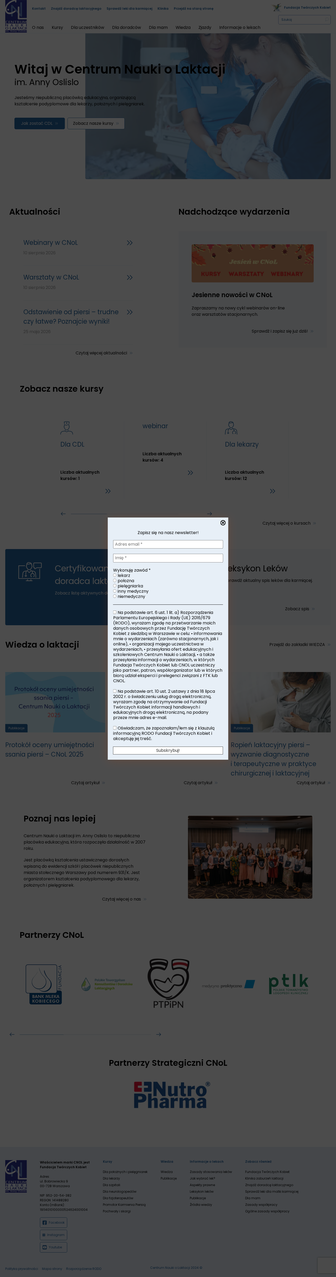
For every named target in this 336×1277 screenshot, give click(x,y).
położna (125, 580)
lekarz (123, 575)
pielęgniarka (130, 585)
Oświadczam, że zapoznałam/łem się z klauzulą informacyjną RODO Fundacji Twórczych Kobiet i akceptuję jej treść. (163, 733)
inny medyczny (133, 591)
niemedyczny (131, 596)
